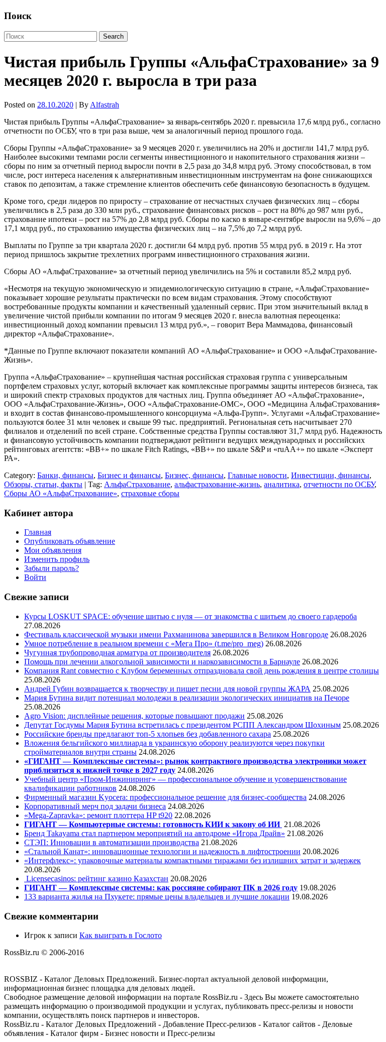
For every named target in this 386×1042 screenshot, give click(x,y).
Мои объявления (52, 550)
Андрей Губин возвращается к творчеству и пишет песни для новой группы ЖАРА (167, 688)
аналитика (282, 484)
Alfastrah (104, 104)
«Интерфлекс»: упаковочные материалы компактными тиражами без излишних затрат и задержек (192, 860)
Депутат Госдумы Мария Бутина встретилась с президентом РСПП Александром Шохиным (182, 725)
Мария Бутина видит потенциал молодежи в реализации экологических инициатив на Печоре (186, 697)
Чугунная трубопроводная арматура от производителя (117, 652)
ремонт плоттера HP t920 (129, 815)
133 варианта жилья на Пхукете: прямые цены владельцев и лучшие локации (157, 896)
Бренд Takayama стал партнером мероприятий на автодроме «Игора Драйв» (154, 833)
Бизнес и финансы (129, 475)
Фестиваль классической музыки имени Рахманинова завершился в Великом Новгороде (176, 634)
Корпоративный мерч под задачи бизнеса (95, 806)
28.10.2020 (55, 104)
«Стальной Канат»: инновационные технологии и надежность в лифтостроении (162, 851)
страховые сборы (150, 493)
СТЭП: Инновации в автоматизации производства (111, 842)
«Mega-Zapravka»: (55, 815)
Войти (35, 577)
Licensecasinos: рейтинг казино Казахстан (96, 878)
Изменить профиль (56, 559)
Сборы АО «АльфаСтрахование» (60, 493)
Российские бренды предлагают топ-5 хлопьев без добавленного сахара (147, 734)
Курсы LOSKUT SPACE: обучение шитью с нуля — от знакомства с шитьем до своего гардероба (190, 616)
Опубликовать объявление (69, 541)
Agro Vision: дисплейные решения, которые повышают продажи (134, 716)
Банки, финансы (65, 475)
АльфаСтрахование (137, 484)
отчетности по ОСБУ (339, 484)
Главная (37, 532)
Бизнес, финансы (194, 475)
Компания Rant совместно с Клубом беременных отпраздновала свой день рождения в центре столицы (201, 670)
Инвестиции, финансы (330, 475)
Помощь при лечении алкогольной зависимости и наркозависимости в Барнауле (162, 661)
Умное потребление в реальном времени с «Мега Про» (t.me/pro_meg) (143, 643)
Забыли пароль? (51, 568)
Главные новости (257, 475)
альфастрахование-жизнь (217, 484)
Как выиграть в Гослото (120, 935)
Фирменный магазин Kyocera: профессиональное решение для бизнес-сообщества (165, 797)
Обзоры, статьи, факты (43, 484)
